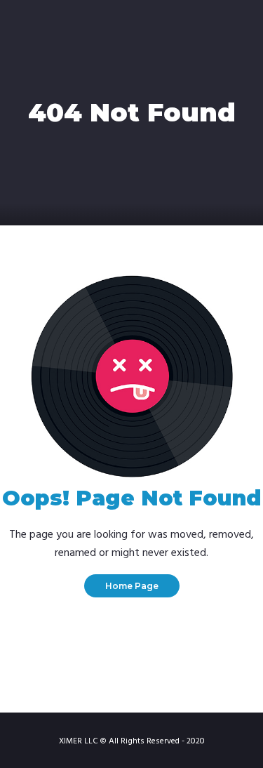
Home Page (132, 586)
